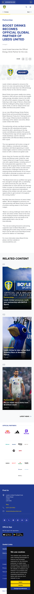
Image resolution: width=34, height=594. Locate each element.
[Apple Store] (7, 534)
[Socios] (26, 463)
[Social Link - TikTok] (18, 520)
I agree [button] (20, 582)
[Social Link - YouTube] (22, 520)
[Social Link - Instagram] (13, 520)
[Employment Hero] (14, 476)
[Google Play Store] (18, 534)
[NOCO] (7, 463)
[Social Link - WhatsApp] (26, 520)
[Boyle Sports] (20, 444)
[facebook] (23, 59)
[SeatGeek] (7, 469)
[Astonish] (14, 444)
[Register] (30, 2)
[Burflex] (26, 444)
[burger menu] (30, 7)
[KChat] (26, 431)
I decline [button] (20, 585)
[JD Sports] (14, 450)
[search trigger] (26, 7)
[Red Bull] (7, 431)
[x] (26, 59)
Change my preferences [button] (20, 588)
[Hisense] (7, 444)
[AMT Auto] (20, 450)
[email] (30, 59)
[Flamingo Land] (14, 469)
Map (7, 504)
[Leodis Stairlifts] (26, 469)
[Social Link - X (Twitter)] (9, 520)
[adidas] (17, 431)
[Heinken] (20, 463)
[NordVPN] (20, 469)
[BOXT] (14, 463)
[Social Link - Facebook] (4, 520)
